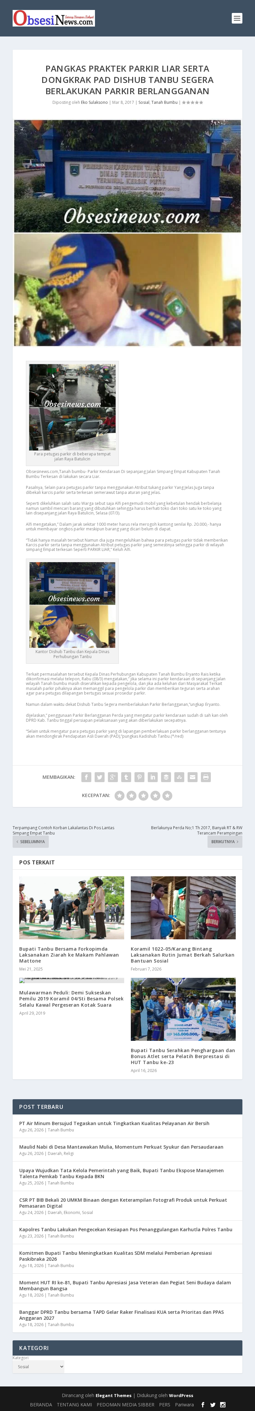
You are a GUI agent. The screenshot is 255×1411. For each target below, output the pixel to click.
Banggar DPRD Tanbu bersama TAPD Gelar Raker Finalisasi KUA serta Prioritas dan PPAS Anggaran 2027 (121, 1315)
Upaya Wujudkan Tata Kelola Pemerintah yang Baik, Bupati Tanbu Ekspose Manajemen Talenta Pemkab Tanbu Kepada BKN (121, 1173)
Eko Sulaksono (94, 102)
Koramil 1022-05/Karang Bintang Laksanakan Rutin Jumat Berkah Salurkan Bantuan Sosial (182, 955)
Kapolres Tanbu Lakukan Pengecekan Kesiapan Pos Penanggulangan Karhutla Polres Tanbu (125, 1229)
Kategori (21, 1358)
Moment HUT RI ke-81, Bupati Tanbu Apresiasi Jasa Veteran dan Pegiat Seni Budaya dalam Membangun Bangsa (125, 1285)
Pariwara (184, 1404)
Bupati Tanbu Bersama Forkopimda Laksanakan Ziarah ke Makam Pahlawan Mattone (69, 955)
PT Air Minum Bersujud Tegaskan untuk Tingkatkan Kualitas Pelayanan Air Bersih (114, 1123)
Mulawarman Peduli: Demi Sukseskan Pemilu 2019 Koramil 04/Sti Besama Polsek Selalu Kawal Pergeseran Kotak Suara (71, 998)
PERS (164, 1404)
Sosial (143, 102)
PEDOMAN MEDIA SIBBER (125, 1404)
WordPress (181, 1395)
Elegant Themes (113, 1395)
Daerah (55, 1153)
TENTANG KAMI (74, 1404)
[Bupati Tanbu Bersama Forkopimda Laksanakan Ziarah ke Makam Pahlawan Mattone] (71, 907)
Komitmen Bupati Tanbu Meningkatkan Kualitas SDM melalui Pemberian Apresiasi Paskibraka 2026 (115, 1256)
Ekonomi (72, 1212)
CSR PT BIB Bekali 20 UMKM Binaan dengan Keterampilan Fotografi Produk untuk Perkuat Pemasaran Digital (123, 1203)
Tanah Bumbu (164, 102)
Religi (69, 1153)
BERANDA (41, 1404)
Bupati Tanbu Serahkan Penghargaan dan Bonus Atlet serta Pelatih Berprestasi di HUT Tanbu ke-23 (183, 1056)
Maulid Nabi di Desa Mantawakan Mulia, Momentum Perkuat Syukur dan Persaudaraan (121, 1147)
